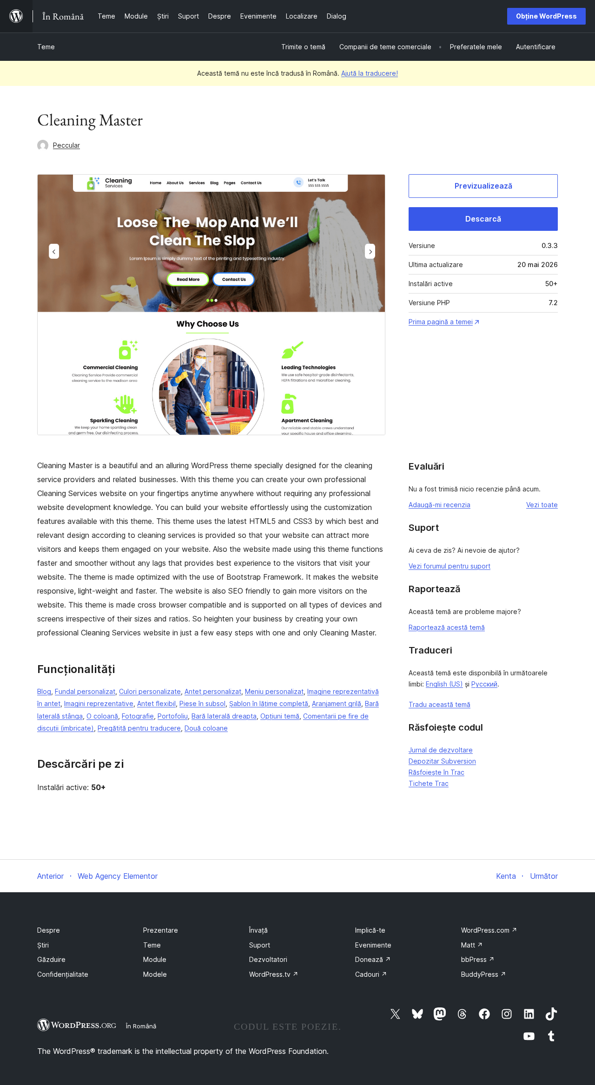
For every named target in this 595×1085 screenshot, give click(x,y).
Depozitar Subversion (442, 761)
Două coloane (206, 728)
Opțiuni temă (279, 716)
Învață (258, 930)
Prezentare (160, 930)
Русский (484, 684)
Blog (44, 691)
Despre (48, 930)
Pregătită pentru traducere (139, 728)
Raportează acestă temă (447, 627)
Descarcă (483, 218)
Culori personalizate (150, 691)
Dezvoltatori (268, 959)
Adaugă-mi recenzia (439, 505)
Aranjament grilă (336, 703)
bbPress (478, 959)
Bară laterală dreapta (224, 716)
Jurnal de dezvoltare (441, 750)
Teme (46, 47)
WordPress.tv (273, 974)
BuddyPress (483, 974)
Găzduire (51, 959)
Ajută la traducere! (369, 73)
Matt (472, 945)
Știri (43, 945)
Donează (373, 959)
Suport (259, 945)
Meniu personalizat (274, 691)
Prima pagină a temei (441, 322)
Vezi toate (542, 505)
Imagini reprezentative (98, 703)
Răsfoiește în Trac (436, 772)
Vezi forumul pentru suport (449, 566)
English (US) (444, 684)
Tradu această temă (439, 704)
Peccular (66, 145)
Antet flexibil (156, 703)
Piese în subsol (202, 703)
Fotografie (138, 716)
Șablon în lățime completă (268, 703)
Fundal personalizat (85, 691)
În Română (141, 1026)
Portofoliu (173, 716)
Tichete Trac (429, 783)
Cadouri (371, 974)
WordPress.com (489, 930)
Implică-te (370, 930)
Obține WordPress (546, 16)
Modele (155, 974)
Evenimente (373, 945)
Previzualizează (483, 185)
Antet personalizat (213, 691)
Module (154, 959)
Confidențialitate (62, 974)
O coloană (102, 716)
